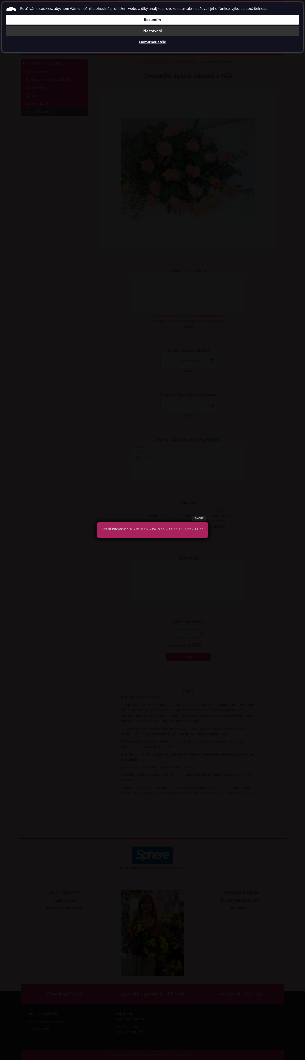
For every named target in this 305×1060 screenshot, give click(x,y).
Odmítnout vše (152, 42)
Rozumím (152, 19)
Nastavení (152, 30)
